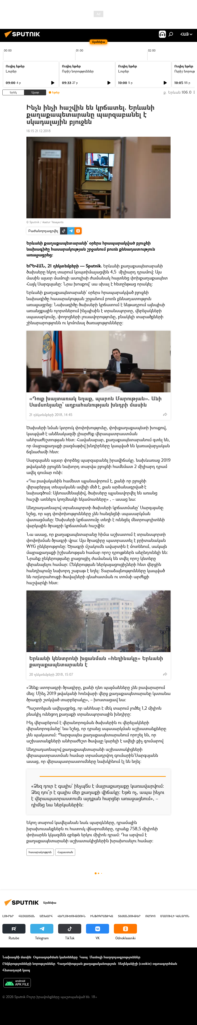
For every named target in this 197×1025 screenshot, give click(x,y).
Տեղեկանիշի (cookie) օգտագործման (147, 963)
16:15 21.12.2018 (38, 131)
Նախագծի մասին (16, 957)
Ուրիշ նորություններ (78, 71)
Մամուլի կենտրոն (174, 916)
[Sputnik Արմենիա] (23, 38)
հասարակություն (40, 852)
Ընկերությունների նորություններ (28, 963)
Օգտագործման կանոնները (55, 957)
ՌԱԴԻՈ (150, 916)
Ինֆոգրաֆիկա (101, 916)
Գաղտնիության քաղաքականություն (86, 963)
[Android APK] (17, 983)
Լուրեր (11, 71)
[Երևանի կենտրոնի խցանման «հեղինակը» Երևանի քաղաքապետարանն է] (98, 621)
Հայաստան (65, 852)
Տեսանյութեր (129, 916)
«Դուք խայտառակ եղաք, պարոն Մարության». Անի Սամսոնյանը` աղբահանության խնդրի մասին (95, 401)
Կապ (84, 957)
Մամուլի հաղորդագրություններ (115, 957)
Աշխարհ (46, 916)
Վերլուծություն (71, 916)
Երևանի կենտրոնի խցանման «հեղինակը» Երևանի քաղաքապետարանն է (96, 661)
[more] (165, 414)
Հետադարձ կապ (16, 970)
